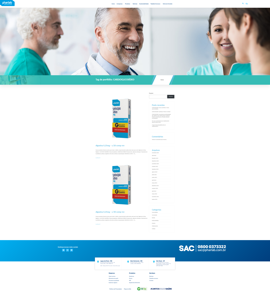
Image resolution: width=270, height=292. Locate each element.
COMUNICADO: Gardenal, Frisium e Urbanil (161, 111)
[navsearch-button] (243, 3)
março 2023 (154, 183)
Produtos (127, 4)
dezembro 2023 (155, 161)
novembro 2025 (155, 152)
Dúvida (153, 217)
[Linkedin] (71, 250)
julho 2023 (154, 174)
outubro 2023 (155, 166)
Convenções (154, 215)
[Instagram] (67, 250)
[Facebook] (63, 250)
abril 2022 (154, 191)
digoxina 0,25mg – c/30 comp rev (110, 212)
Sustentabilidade (144, 4)
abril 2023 (154, 180)
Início (113, 4)
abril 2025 (154, 155)
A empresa (119, 4)
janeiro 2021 (154, 199)
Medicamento (155, 226)
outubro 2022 (155, 188)
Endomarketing (155, 220)
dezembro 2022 (155, 185)
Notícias (135, 4)
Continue (98, 157)
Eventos (153, 223)
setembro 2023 (155, 169)
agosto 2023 (154, 172)
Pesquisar (151, 93)
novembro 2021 (155, 196)
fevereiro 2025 (155, 158)
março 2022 (154, 193)
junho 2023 (154, 177)
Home (162, 80)
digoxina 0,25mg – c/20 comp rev (110, 146)
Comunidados (155, 212)
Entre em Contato (167, 4)
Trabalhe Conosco (155, 4)
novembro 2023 (155, 163)
